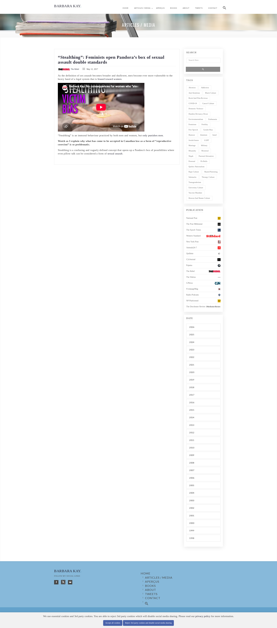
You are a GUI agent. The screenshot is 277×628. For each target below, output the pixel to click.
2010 (191, 448)
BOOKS (173, 8)
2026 (191, 327)
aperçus (160, 8)
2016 (191, 402)
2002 (191, 508)
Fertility (205, 124)
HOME (126, 8)
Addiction (205, 87)
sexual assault (114, 153)
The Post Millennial (194, 224)
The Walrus (191, 277)
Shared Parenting (211, 172)
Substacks (192, 177)
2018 (191, 387)
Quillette (189, 253)
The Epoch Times (193, 230)
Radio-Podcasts (192, 295)
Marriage (192, 145)
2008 (191, 463)
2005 (191, 485)
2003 (191, 500)
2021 (191, 365)
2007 (191, 470)
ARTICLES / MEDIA (142, 8)
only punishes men (153, 135)
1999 (191, 530)
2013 (191, 425)
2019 (191, 380)
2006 (191, 478)
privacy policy (202, 616)
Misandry (192, 151)
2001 (191, 515)
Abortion (192, 87)
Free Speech (193, 130)
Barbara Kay (67, 6)
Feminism (192, 124)
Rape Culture (194, 172)
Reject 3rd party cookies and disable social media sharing (148, 623)
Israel (215, 135)
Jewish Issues (194, 140)
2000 (191, 523)
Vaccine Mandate (195, 193)
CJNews (189, 283)
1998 (191, 538)
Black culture (210, 93)
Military (204, 145)
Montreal (205, 151)
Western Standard (193, 236)
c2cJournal (190, 259)
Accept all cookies (112, 623)
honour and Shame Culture (199, 198)
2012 (191, 432)
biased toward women (109, 79)
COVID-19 (193, 103)
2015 (191, 410)
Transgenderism (195, 182)
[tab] (203, 327)
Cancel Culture (208, 103)
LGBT (206, 140)
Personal (192, 161)
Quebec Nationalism (196, 166)
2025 (191, 334)
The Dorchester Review (195, 307)
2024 (191, 342)
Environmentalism (196, 119)
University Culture (196, 188)
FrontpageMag (192, 289)
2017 (191, 395)
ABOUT (186, 8)
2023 (191, 350)
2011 (191, 440)
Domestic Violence (196, 108)
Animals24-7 (191, 248)
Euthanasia (212, 119)
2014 (191, 417)
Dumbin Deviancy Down (198, 114)
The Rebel (74, 69)
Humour (192, 135)
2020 (191, 372)
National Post (191, 218)
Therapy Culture (208, 177)
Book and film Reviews (198, 98)
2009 (191, 455)
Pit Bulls (204, 161)
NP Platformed (192, 301)
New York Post (192, 242)
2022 (191, 357)
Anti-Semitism (194, 93)
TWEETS (199, 8)
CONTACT (212, 8)
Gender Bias (208, 130)
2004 (191, 493)
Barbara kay (67, 571)
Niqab (191, 156)
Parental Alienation (206, 156)
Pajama (189, 265)
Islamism (203, 135)
